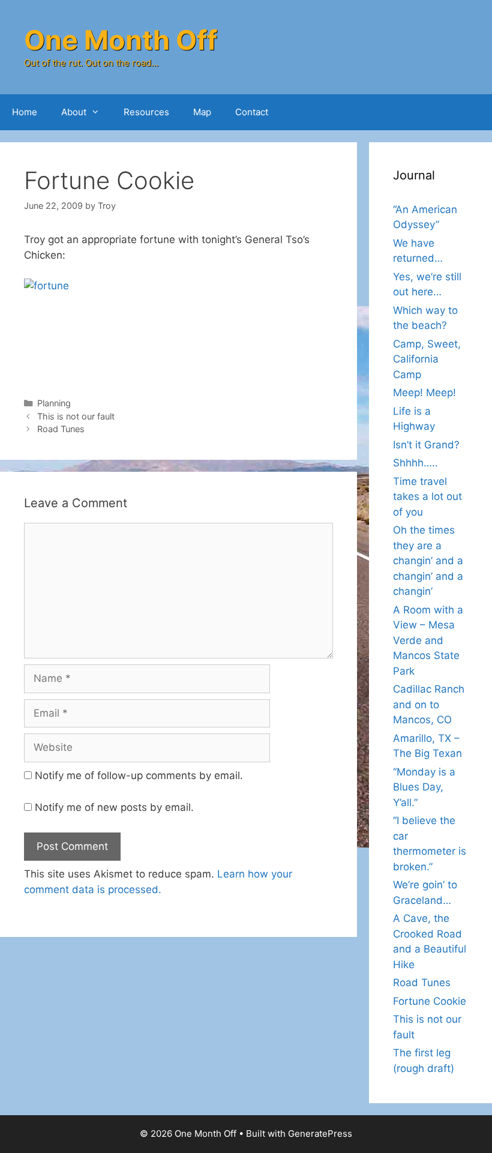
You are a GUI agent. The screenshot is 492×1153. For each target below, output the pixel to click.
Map (202, 112)
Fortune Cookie (429, 1001)
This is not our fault (76, 416)
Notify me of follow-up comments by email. (139, 775)
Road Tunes (61, 429)
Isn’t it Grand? (426, 445)
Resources (146, 112)
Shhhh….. (415, 463)
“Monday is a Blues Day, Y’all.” (424, 787)
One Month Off (120, 39)
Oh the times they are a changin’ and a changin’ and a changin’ (428, 560)
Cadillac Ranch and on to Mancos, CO (428, 704)
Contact (251, 112)
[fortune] (178, 328)
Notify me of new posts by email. (114, 807)
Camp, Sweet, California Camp (427, 359)
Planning (54, 403)
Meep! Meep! (424, 393)
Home (24, 112)
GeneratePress (320, 1133)
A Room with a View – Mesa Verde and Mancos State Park (428, 640)
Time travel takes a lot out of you (427, 496)
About (73, 112)
